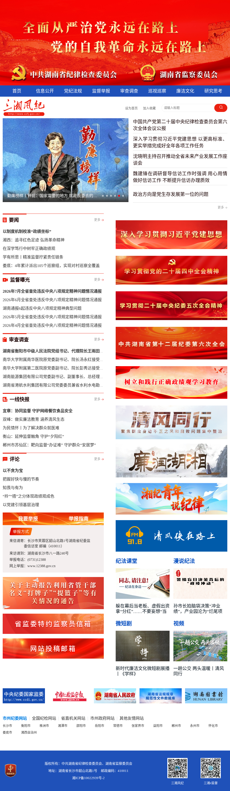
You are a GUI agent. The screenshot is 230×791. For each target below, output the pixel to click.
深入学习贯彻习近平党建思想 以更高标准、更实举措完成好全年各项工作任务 (180, 142)
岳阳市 (99, 725)
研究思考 (213, 91)
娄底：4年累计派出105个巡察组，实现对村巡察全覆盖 (51, 265)
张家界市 (138, 725)
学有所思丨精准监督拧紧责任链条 (33, 257)
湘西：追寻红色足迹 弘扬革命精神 (33, 240)
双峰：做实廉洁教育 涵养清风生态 (33, 419)
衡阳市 (26, 725)
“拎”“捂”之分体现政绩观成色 (28, 496)
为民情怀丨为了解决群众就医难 (31, 428)
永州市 (194, 725)
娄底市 (7, 732)
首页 (16, 91)
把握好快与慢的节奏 (21, 479)
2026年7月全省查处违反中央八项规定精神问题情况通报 (54, 196)
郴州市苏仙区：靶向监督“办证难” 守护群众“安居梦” (49, 445)
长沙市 (7, 725)
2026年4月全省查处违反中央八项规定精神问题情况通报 (52, 325)
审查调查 (129, 91)
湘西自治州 (29, 732)
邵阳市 (81, 725)
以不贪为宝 (13, 470)
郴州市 (176, 725)
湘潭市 (62, 725)
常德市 (118, 725)
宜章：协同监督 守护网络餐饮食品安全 (38, 411)
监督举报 (101, 91)
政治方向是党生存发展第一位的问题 (170, 194)
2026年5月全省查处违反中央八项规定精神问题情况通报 (52, 317)
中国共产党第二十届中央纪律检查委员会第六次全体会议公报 (180, 125)
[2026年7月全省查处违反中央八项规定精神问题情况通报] (65, 160)
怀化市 (213, 725)
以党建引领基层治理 (21, 505)
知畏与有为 (13, 488)
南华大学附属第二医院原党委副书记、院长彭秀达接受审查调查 (59, 368)
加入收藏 (149, 108)
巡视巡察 (157, 91)
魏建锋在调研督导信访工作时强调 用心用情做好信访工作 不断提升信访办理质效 (180, 177)
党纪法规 (73, 91)
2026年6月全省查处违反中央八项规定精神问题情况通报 (52, 300)
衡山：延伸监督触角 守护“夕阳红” (33, 436)
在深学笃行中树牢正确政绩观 (29, 248)
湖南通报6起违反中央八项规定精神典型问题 (42, 308)
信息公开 (45, 91)
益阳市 (158, 725)
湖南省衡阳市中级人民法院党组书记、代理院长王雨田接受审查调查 (63, 351)
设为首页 (131, 108)
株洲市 (44, 725)
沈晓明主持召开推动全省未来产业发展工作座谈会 (180, 160)
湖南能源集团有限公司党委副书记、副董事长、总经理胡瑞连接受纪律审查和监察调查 (79, 376)
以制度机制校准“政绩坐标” (27, 231)
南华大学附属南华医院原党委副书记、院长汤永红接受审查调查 (59, 359)
